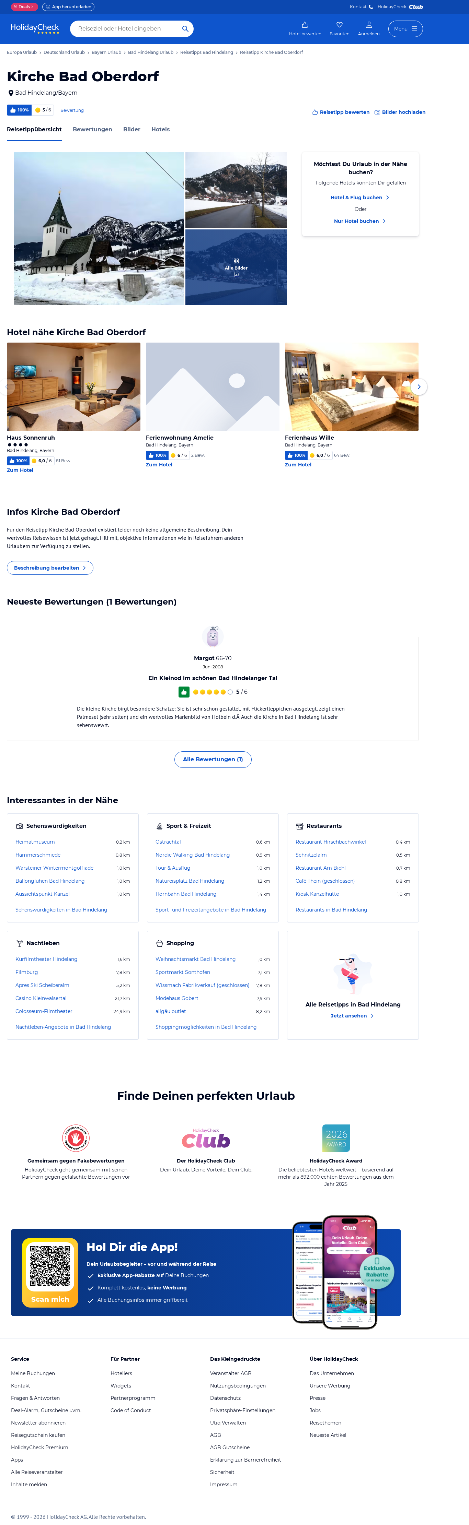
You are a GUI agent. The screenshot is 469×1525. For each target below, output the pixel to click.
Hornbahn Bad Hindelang (186, 894)
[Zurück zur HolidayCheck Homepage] (35, 29)
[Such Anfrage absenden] (185, 29)
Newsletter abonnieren (38, 1423)
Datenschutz (225, 1398)
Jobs (315, 1410)
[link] (305, 29)
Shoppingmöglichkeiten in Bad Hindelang (206, 1027)
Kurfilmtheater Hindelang (46, 959)
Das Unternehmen (332, 1373)
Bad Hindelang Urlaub (150, 52)
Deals (22, 6)
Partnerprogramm (133, 1398)
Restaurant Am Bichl (321, 868)
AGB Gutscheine (230, 1447)
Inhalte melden (29, 1484)
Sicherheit (222, 1472)
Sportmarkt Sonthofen (183, 972)
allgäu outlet (171, 1011)
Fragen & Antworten (35, 1398)
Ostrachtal (168, 842)
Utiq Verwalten (228, 1423)
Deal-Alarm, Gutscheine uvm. (46, 1410)
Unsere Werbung (330, 1386)
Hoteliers (121, 1373)
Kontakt (358, 6)
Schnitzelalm (311, 855)
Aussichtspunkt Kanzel (42, 894)
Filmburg (26, 972)
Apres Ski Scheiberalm (42, 985)
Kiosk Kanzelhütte (317, 894)
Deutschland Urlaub (64, 52)
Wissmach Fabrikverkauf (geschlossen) (203, 985)
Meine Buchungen (33, 1373)
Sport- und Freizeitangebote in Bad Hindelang (211, 910)
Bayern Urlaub (106, 52)
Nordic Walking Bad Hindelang (193, 855)
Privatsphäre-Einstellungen (242, 1410)
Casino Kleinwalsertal (41, 998)
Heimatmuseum (35, 842)
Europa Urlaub (22, 52)
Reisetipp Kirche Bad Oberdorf (271, 52)
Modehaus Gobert (177, 998)
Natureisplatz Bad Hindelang (190, 881)
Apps (17, 1460)
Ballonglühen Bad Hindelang (50, 881)
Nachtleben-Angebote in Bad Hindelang (63, 1027)
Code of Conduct (131, 1410)
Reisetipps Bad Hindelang (206, 52)
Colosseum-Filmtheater (43, 1011)
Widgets (121, 1386)
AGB (215, 1435)
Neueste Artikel (328, 1435)
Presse (317, 1398)
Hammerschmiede (37, 855)
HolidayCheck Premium (39, 1447)
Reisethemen (325, 1423)
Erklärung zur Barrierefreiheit (245, 1460)
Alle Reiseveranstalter (37, 1472)
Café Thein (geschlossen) (325, 881)
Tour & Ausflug (173, 868)
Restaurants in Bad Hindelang (331, 910)
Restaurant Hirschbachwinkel (331, 842)
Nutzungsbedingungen (238, 1386)
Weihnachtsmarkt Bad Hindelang (196, 959)
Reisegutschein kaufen (38, 1435)
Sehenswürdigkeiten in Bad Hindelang (61, 910)
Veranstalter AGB (231, 1373)
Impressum (224, 1484)
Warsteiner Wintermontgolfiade (54, 868)
